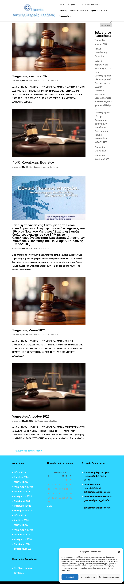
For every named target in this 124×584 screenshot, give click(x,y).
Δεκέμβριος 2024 (23, 539)
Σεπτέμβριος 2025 (23, 510)
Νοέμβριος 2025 (22, 501)
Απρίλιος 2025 (21, 520)
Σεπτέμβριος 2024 (23, 549)
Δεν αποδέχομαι (88, 577)
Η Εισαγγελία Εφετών (91, 5)
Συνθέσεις (62, 10)
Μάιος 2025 (20, 515)
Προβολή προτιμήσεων (109, 577)
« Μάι (50, 506)
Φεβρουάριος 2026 (23, 486)
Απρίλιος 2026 (21, 477)
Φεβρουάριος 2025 (23, 529)
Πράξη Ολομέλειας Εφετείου (33, 162)
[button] (119, 552)
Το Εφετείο (72, 5)
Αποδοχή (70, 577)
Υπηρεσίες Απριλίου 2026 (31, 416)
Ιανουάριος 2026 (22, 491)
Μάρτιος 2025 (21, 525)
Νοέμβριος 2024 (22, 544)
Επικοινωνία (63, 16)
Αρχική (61, 5)
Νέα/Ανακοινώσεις (78, 10)
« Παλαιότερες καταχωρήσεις (27, 450)
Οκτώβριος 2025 (22, 506)
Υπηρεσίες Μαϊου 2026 (29, 330)
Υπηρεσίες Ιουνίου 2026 (29, 76)
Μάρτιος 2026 (21, 482)
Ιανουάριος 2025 (22, 534)
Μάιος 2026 (20, 472)
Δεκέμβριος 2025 (23, 496)
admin (18, 81)
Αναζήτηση (105, 25)
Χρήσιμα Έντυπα (98, 10)
